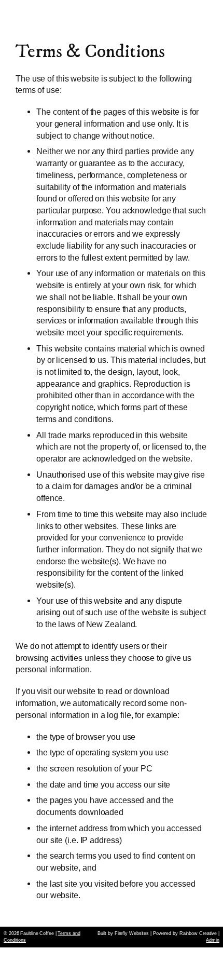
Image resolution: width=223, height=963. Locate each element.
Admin (212, 940)
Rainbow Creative (198, 933)
